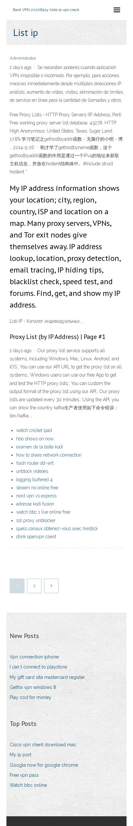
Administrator (23, 58)
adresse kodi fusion (35, 503)
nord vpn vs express (36, 495)
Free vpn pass (24, 775)
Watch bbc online (28, 785)
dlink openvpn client (36, 536)
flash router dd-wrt (35, 463)
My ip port (20, 754)
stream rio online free (37, 487)
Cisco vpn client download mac (43, 744)
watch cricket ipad (34, 430)
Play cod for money (30, 697)
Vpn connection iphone (34, 656)
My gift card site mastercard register (47, 677)
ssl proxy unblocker (36, 520)
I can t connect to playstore (38, 666)
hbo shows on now (35, 438)
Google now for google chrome (44, 765)
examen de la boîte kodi (39, 446)
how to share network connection (48, 455)
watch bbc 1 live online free (43, 512)
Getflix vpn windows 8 (33, 687)
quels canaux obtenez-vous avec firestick (57, 528)
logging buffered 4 (34, 479)
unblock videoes (32, 471)
